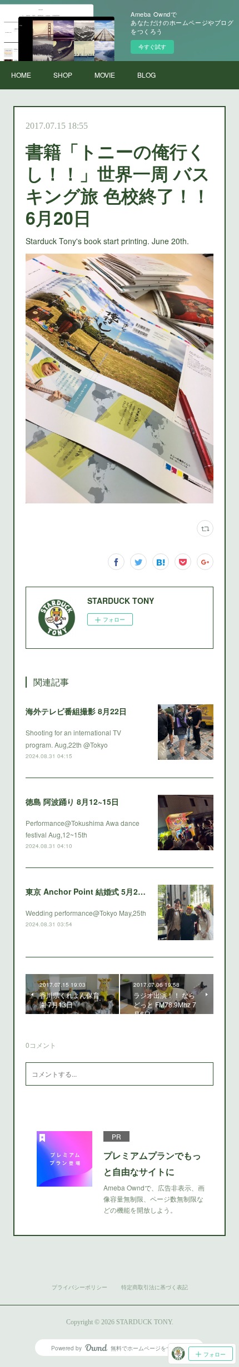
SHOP (62, 74)
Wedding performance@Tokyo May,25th (86, 912)
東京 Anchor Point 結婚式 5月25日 (88, 891)
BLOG (146, 74)
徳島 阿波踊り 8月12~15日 (72, 801)
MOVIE (104, 74)
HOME (21, 74)
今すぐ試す (152, 47)
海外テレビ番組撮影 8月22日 (76, 711)
